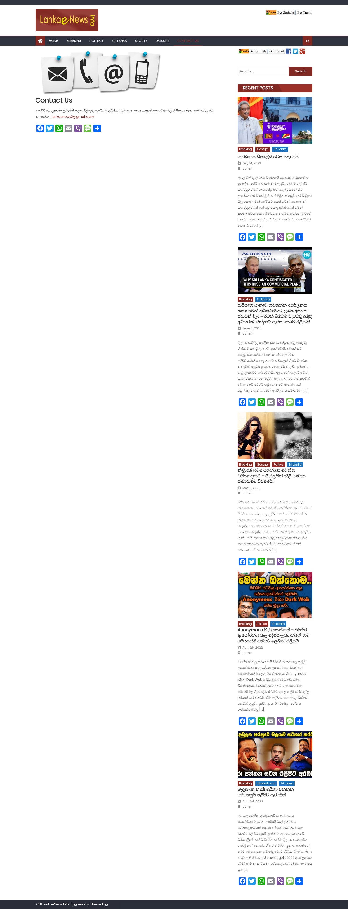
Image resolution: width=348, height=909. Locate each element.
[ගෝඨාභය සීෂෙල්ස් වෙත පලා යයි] (275, 120)
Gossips (162, 40)
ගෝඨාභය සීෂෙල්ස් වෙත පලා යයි (268, 156)
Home (53, 40)
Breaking (74, 40)
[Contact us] (132, 72)
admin (247, 168)
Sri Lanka (119, 40)
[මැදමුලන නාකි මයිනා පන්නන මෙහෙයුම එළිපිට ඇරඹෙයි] (275, 754)
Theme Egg (99, 904)
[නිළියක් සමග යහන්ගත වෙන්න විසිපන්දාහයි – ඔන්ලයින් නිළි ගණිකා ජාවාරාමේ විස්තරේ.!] (275, 435)
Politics (96, 40)
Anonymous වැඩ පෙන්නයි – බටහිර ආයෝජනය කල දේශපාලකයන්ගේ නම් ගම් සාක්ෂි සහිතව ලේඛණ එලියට (273, 635)
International (266, 783)
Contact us (188, 40)
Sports (141, 40)
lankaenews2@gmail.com (73, 116)
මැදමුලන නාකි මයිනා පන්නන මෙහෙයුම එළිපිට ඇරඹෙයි (266, 792)
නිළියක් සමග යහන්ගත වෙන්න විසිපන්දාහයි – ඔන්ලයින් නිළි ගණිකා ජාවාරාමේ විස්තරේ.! (272, 475)
